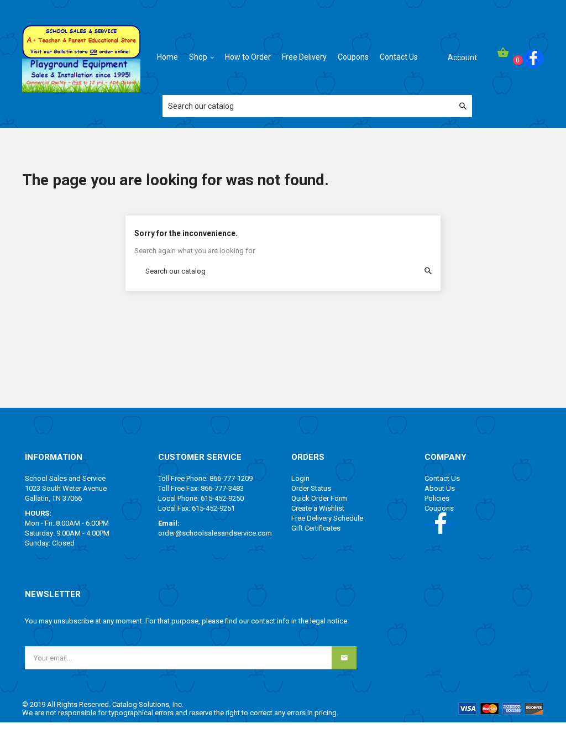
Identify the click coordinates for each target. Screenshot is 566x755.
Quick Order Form (319, 498)
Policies (436, 498)
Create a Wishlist (317, 508)
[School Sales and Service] (81, 40)
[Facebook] (533, 59)
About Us (439, 488)
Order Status (311, 488)
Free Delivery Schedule (327, 518)
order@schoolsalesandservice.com (215, 533)
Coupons (439, 508)
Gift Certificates (315, 528)
